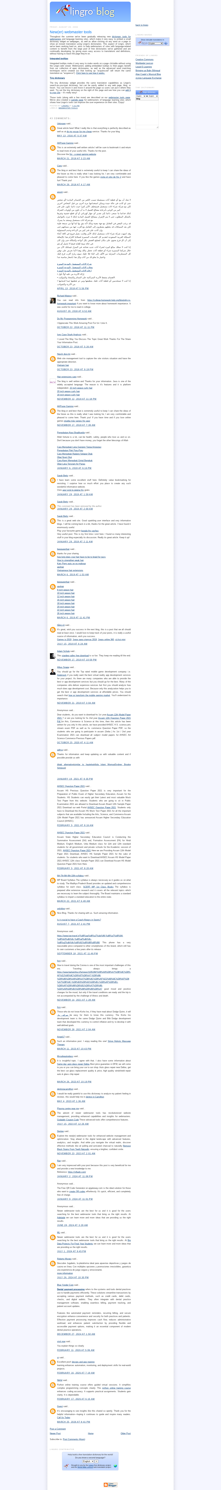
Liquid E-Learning (144, 67)
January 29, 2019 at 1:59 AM (75, 494)
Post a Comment (58, 1429)
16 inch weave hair (66, 600)
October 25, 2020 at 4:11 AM (75, 742)
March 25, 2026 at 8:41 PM (73, 1422)
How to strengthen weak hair (70, 560)
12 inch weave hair (66, 596)
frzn (59, 961)
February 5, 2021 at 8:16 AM (75, 825)
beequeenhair (63, 549)
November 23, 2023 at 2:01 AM (76, 1153)
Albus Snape (63, 667)
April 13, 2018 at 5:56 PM (73, 288)
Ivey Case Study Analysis (69, 334)
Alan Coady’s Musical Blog (148, 74)
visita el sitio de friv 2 (110, 177)
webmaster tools (68, 108)
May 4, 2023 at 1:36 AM (71, 1101)
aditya (60, 750)
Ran (59, 1161)
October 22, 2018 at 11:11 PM (75, 327)
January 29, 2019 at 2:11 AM (75, 541)
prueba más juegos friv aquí (77, 421)
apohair (60, 567)
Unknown (61, 123)
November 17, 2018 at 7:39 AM (76, 425)
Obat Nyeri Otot (64, 457)
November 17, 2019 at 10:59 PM (77, 660)
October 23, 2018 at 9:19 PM (75, 369)
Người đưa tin (63, 354)
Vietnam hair (63, 365)
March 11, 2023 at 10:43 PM (74, 1049)
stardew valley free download (75, 655)
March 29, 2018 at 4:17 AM (73, 184)
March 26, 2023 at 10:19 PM (74, 1082)
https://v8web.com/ (77, 1172)
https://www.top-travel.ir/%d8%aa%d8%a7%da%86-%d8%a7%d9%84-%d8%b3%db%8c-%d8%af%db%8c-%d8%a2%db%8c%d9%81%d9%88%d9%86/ (90, 939)
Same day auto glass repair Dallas (73, 1064)
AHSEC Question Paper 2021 (71, 786)
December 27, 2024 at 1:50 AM (76, 1334)
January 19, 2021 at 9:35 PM (75, 779)
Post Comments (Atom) (74, 1439)
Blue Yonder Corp (65, 1285)
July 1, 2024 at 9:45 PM (71, 1251)
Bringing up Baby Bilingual (148, 70)
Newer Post (55, 1433)
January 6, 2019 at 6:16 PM (74, 468)
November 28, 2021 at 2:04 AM (76, 1029)
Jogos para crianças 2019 (85, 639)
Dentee (60, 1131)
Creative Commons (145, 59)
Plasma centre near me (68, 1108)
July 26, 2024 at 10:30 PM (73, 1277)
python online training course (116, 1388)
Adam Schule (63, 651)
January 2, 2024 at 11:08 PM (75, 1176)
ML (58, 1232)
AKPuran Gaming (65, 143)
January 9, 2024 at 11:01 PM (75, 1199)
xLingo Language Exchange (148, 78)
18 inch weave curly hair (68, 395)
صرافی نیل (63, 1015)
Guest (60, 1406)
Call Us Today (63, 1417)
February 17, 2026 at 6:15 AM (76, 1399)
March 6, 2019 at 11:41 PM (73, 617)
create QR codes (77, 1191)
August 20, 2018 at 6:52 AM (74, 311)
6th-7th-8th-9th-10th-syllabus (70, 875)
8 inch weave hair (65, 590)
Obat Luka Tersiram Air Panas (71, 464)
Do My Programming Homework (72, 318)
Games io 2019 (64, 639)
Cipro (59, 166)
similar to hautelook (84, 764)
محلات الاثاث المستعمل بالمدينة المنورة (75, 267)
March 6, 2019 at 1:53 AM (73, 574)
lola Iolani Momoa (105, 764)
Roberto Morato (64, 1259)
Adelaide (61, 1217)
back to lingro (142, 25)
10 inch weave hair (66, 593)
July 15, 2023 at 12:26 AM (73, 1124)
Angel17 (61, 1037)
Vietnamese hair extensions (70, 570)
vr (58, 1357)
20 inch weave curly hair (68, 391)
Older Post (126, 1433)
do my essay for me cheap (79, 131)
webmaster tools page (119, 97)
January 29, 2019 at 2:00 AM (75, 509)
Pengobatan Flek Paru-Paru (70, 450)
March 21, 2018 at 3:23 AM (73, 158)
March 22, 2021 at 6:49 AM (73, 901)
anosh (60, 192)
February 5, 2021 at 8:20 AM (75, 868)
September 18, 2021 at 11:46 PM (77, 953)
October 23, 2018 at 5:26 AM (75, 347)
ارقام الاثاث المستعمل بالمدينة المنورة (74, 270)
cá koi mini (120, 639)
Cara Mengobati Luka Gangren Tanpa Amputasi (79, 447)
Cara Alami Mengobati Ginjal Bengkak (75, 460)
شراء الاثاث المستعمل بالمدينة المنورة (74, 264)
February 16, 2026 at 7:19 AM (76, 1373)
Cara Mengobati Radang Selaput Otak (75, 454)
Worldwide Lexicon (144, 63)
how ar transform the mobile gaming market (89, 695)
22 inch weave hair (66, 610)
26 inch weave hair (66, 613)
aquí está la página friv (73, 490)
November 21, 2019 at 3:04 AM (76, 703)
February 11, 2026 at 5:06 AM (75, 1350)
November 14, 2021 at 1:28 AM (76, 1000)
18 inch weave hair (66, 603)
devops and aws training (83, 1362)
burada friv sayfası (90, 531)
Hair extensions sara (66, 377)
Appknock (61, 675)
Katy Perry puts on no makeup (71, 563)
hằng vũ (61, 625)
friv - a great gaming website (83, 154)
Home (91, 1433)
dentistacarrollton (65, 1089)
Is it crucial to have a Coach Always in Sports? (79, 920)
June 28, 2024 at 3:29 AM (72, 1225)
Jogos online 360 (106, 639)
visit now (61, 1341)
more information (65, 1273)
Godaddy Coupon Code (68, 1120)
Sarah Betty (62, 475)
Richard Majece (64, 296)
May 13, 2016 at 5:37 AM (72, 136)
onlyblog (61, 908)
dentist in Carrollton (95, 1097)
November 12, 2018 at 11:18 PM (77, 399)
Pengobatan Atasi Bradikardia (71, 432)
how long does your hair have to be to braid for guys (81, 557)
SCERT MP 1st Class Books (98, 887)
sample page (77, 100)
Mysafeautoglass (65, 1056)
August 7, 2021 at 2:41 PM (73, 924)
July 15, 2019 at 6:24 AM (72, 644)
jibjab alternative (65, 764)
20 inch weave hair (66, 607)
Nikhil (59, 1380)
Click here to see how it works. (90, 73)
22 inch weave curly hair (81, 388)
